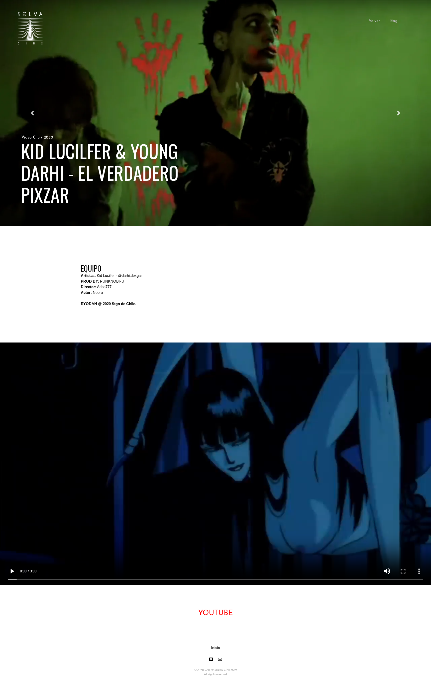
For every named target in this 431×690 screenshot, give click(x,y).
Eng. (394, 21)
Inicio (215, 648)
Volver (374, 21)
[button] (32, 113)
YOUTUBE (215, 613)
